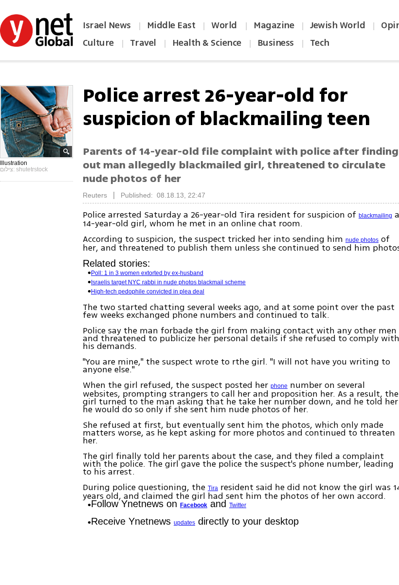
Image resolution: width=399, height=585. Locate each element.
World (225, 25)
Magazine (274, 25)
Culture (98, 43)
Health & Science (206, 43)
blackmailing (375, 215)
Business (275, 43)
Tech (319, 43)
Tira (213, 488)
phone (279, 386)
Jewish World (337, 25)
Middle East (171, 25)
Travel (143, 43)
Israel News (107, 25)
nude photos (362, 240)
